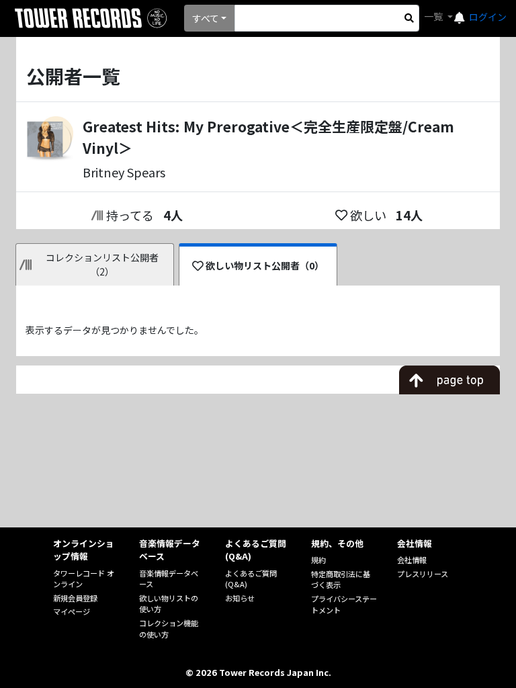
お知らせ (240, 598)
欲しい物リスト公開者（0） (265, 265)
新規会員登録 (75, 598)
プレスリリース (422, 573)
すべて (205, 18)
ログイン (488, 17)
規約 (318, 559)
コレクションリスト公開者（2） (102, 264)
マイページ (71, 611)
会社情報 (412, 559)
